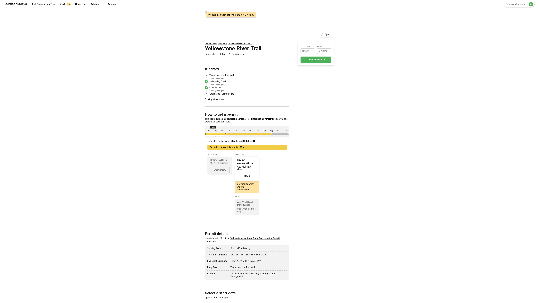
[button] (307, 51)
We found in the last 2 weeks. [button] (231, 14)
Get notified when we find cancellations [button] (245, 187)
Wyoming (222, 43)
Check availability (316, 59)
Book (247, 176)
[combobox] (519, 4)
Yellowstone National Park (240, 43)
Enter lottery (219, 169)
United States (211, 43)
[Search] (531, 4)
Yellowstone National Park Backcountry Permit (249, 119)
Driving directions (214, 99)
